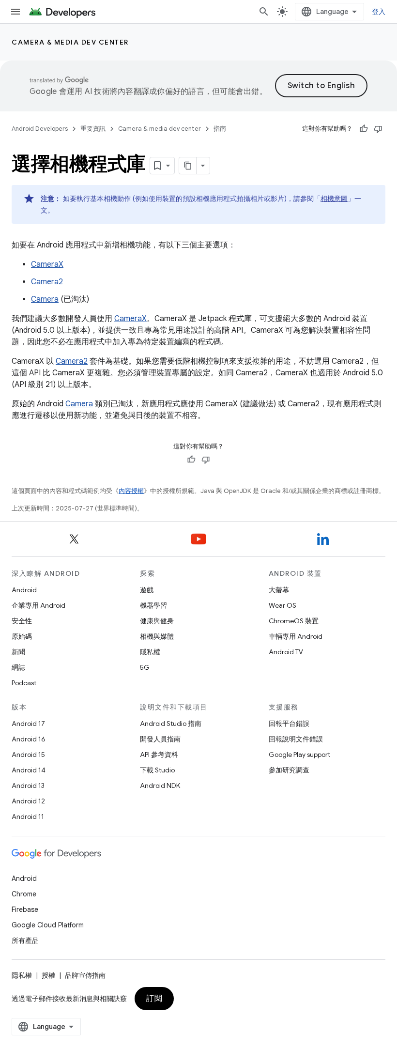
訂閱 (154, 998)
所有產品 (25, 940)
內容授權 (131, 491)
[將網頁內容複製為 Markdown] (188, 165)
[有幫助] (363, 129)
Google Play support (299, 754)
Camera (45, 299)
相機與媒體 (157, 636)
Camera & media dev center (70, 42)
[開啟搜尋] (264, 11)
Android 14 (29, 770)
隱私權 (150, 651)
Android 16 (29, 739)
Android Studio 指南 (170, 723)
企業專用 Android (38, 605)
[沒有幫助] (378, 129)
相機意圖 (334, 198)
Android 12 (28, 801)
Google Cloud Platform (48, 925)
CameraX (47, 264)
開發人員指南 (160, 739)
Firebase (25, 909)
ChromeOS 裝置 (294, 620)
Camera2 (47, 282)
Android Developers (40, 128)
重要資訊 (93, 128)
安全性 (22, 620)
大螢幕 (279, 589)
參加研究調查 (289, 770)
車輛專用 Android (295, 636)
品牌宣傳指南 (85, 975)
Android (24, 589)
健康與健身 (157, 620)
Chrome (24, 894)
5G (145, 667)
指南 (220, 128)
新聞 (18, 651)
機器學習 (153, 605)
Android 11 (28, 816)
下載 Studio (157, 770)
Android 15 (28, 754)
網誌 (18, 667)
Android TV (286, 651)
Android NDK (160, 785)
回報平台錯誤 (289, 723)
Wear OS (282, 605)
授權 (48, 975)
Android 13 (28, 785)
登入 (379, 11)
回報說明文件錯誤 (296, 739)
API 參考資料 (159, 754)
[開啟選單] (15, 11)
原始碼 (22, 636)
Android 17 (28, 723)
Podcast (24, 682)
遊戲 (146, 589)
